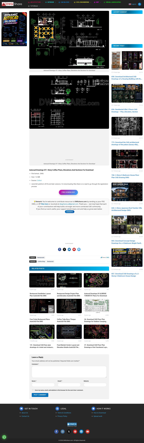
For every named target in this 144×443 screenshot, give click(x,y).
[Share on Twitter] (69, 249)
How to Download (100, 413)
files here (44, 204)
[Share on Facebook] (59, 249)
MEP (97, 2)
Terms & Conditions (64, 413)
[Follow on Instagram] (63, 431)
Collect (39, 180)
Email (60, 381)
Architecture (35, 2)
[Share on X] (64, 249)
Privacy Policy (62, 416)
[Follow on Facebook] (56, 431)
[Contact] (4, 437)
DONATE (70, 212)
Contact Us (25, 416)
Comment (35, 364)
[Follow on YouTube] (88, 431)
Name (34, 381)
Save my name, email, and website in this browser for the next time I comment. (59, 390)
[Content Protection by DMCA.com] (72, 425)
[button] (139, 4)
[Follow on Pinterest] (75, 431)
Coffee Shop (41, 261)
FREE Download (68, 192)
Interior (51, 2)
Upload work (98, 416)
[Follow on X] (69, 431)
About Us (25, 413)
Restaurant (50, 261)
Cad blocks (65, 2)
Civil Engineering (82, 2)
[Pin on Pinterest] (74, 249)
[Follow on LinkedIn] (81, 431)
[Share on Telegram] (79, 249)
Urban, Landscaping (113, 2)
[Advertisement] (14, 78)
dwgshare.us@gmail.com (68, 204)
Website (86, 381)
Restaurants (40, 257)
